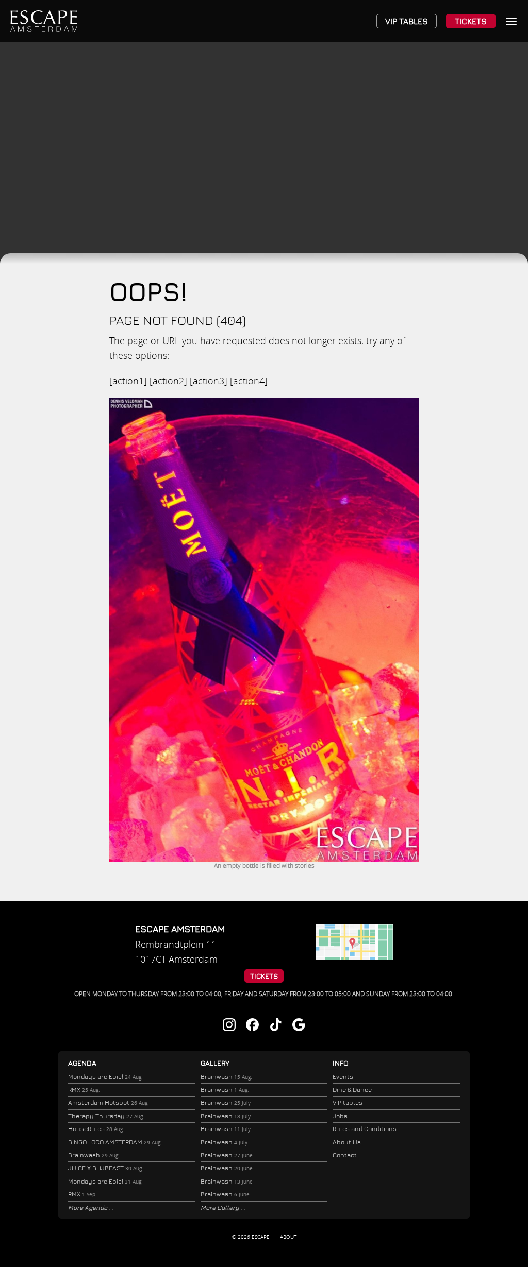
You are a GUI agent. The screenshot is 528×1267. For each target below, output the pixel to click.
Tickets (471, 21)
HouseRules (96, 1129)
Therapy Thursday (106, 1116)
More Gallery (221, 1207)
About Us (347, 1142)
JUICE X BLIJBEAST (105, 1168)
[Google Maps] (354, 956)
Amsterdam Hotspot (108, 1102)
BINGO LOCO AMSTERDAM (115, 1142)
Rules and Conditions (365, 1129)
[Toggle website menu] (511, 21)
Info (341, 1062)
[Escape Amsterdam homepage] (43, 21)
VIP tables (347, 1102)
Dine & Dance (352, 1089)
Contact (345, 1155)
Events (343, 1077)
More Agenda (88, 1207)
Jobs (340, 1116)
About (288, 1236)
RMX (84, 1089)
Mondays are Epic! (105, 1077)
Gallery (215, 1062)
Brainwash (94, 1155)
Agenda (82, 1062)
